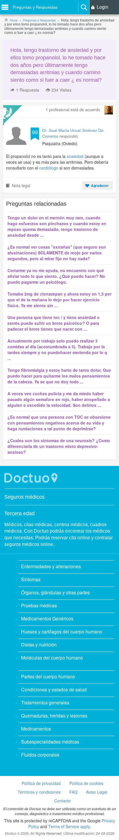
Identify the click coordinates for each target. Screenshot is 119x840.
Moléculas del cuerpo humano (52, 657)
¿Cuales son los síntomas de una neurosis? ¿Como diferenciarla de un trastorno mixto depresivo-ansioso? (59, 446)
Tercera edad (19, 513)
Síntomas (30, 579)
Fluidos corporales (40, 754)
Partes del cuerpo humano (48, 676)
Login (102, 7)
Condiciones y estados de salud (54, 689)
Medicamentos (36, 728)
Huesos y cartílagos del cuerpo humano (61, 631)
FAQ (73, 792)
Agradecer (100, 185)
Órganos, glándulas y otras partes (55, 592)
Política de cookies (86, 783)
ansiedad (75, 156)
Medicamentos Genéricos (47, 618)
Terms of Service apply (69, 826)
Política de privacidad (41, 783)
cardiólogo (48, 168)
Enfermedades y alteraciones (51, 566)
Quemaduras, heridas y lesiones (54, 715)
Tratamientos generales (45, 702)
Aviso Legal (96, 792)
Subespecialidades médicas (50, 741)
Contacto (62, 800)
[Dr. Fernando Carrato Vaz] (108, 110)
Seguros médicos (24, 497)
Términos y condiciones (39, 792)
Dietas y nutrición (39, 644)
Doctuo (31, 478)
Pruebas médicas (39, 605)
